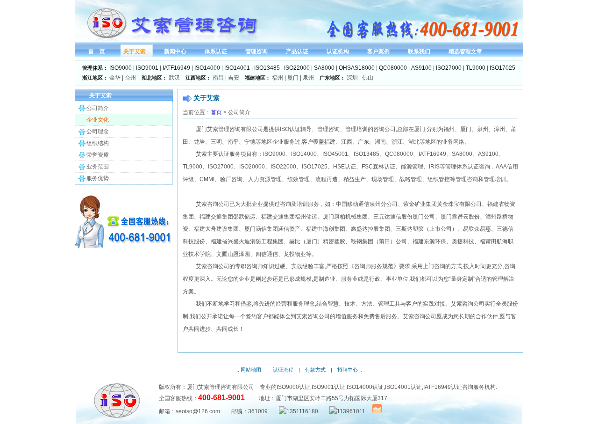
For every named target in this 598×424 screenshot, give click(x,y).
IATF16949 (176, 68)
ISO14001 (237, 68)
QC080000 (393, 68)
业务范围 (97, 166)
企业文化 (97, 120)
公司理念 (97, 131)
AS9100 (421, 68)
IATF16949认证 (442, 387)
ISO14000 (207, 68)
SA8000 (324, 68)
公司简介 (97, 108)
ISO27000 (449, 68)
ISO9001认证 (328, 387)
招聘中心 (347, 370)
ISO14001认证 (403, 387)
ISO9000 (120, 68)
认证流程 (283, 370)
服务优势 (97, 178)
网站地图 (251, 370)
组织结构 (97, 143)
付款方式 (315, 370)
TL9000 (475, 68)
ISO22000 (297, 68)
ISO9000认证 (293, 387)
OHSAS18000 (357, 68)
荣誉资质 (97, 155)
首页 (216, 112)
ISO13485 (267, 68)
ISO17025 (502, 68)
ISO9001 (147, 68)
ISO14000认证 (365, 387)
